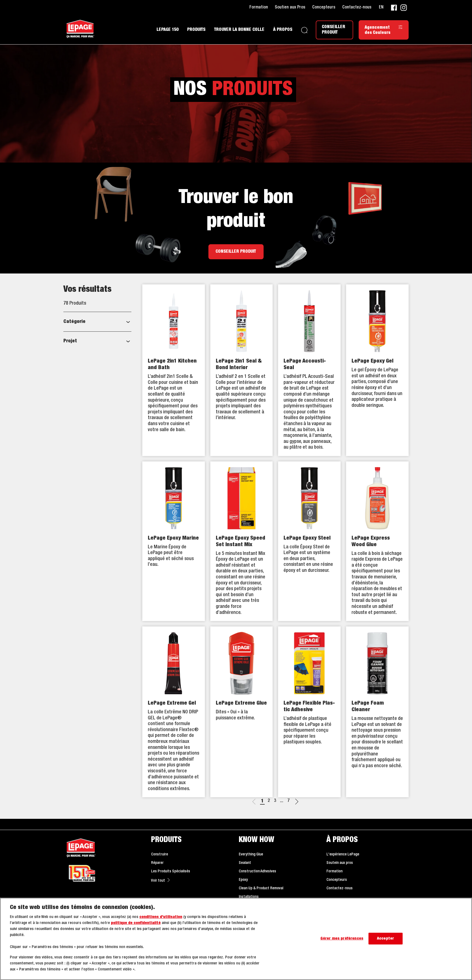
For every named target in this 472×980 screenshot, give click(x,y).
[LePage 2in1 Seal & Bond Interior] (241, 370)
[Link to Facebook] (394, 8)
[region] (236, 939)
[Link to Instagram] (404, 8)
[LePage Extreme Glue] (241, 711)
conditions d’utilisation (160, 917)
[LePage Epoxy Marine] (173, 541)
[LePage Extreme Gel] (173, 711)
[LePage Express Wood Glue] (377, 541)
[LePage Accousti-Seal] (309, 370)
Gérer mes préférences (341, 938)
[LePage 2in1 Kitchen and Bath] (173, 370)
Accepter (385, 938)
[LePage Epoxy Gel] (377, 370)
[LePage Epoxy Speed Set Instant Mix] (241, 541)
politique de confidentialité (136, 923)
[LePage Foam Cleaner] (377, 711)
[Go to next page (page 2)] (296, 802)
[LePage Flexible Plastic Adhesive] (309, 711)
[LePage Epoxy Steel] (309, 541)
